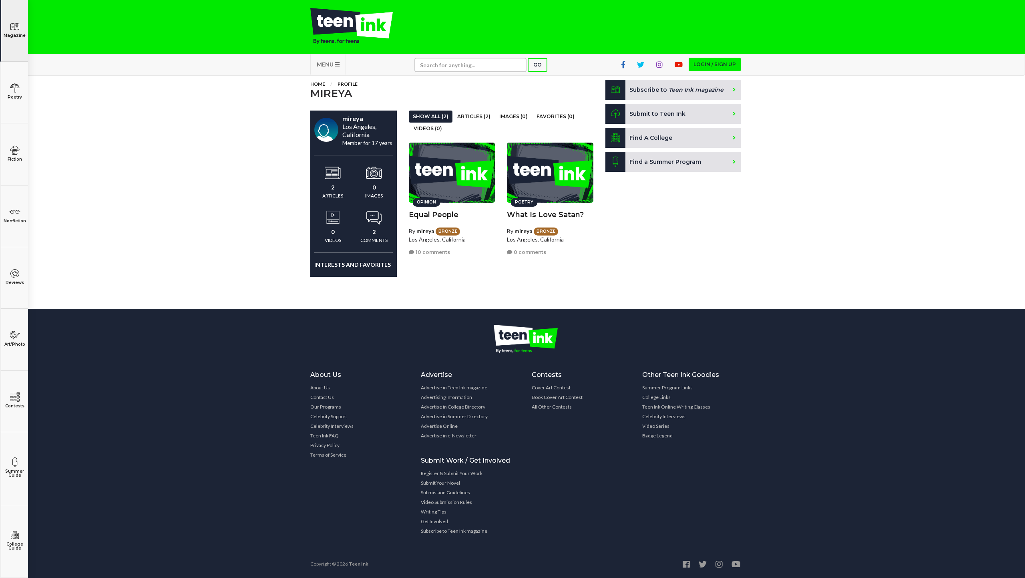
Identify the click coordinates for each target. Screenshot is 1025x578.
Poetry (15, 97)
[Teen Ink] (359, 26)
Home (317, 84)
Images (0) (513, 116)
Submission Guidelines (445, 492)
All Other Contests (552, 407)
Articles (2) (473, 116)
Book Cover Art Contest (557, 397)
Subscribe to (676, 89)
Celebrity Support (328, 416)
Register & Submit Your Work (451, 473)
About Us (320, 388)
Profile (348, 84)
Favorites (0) (556, 116)
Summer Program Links (667, 388)
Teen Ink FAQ (324, 436)
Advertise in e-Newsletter (448, 436)
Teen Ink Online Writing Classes (676, 407)
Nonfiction (15, 221)
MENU (326, 64)
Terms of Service (328, 455)
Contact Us (322, 397)
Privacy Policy (325, 445)
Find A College (650, 137)
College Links (656, 397)
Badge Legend (657, 436)
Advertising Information (446, 397)
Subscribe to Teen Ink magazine (454, 531)
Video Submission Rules (446, 502)
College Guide (14, 546)
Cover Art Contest (551, 388)
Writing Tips (433, 512)
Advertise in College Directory (453, 407)
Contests (14, 406)
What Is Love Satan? (545, 214)
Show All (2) (430, 116)
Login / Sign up (714, 64)
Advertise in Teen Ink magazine (454, 388)
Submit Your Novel (440, 483)
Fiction (15, 159)
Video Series (655, 426)
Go (537, 65)
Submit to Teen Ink (657, 113)
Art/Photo (14, 344)
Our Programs (325, 407)
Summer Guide (14, 473)
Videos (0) (428, 128)
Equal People (433, 214)
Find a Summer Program (665, 161)
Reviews (15, 282)
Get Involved (434, 521)
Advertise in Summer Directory (454, 416)
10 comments (432, 252)
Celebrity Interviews (332, 426)
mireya (425, 231)
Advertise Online (439, 426)
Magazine (15, 35)
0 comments (529, 252)
